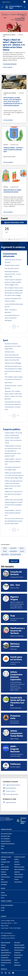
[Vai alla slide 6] (18, 239)
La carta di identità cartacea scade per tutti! (14, 305)
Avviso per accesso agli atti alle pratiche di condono (13, 300)
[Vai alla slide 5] (16, 239)
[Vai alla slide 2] (11, 239)
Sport (5, 340)
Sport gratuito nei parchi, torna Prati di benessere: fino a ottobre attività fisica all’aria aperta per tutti (13, 370)
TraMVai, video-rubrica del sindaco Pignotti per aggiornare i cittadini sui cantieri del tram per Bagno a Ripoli (14, 503)
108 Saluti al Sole (9, 352)
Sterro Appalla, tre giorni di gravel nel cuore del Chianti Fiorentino (14, 378)
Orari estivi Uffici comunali (12, 268)
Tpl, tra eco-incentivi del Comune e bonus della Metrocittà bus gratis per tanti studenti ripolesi (14, 521)
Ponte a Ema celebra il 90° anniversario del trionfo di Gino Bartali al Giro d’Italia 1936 (13, 357)
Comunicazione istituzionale (10, 255)
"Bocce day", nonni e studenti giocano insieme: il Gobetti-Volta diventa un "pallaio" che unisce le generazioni (13, 395)
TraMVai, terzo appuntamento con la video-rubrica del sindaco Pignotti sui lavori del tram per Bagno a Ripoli (14, 484)
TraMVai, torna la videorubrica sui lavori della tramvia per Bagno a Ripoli (13, 494)
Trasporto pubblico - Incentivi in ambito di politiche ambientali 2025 (13, 461)
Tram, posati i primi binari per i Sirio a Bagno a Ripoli (13, 468)
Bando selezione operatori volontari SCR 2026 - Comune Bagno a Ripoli (13, 274)
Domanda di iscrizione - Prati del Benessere (13, 387)
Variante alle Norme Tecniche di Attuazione (13, 261)
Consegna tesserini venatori (12, 265)
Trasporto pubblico (11, 429)
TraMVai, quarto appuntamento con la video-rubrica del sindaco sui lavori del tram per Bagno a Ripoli (14, 475)
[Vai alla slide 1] (9, 239)
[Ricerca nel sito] (25, 7)
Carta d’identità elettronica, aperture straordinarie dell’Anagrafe (12, 317)
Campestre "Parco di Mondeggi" (13, 363)
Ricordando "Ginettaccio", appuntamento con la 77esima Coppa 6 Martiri (13, 346)
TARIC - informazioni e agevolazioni (11, 311)
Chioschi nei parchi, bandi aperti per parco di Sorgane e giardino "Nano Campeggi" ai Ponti (13, 282)
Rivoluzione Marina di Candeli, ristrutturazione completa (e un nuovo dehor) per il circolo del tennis (13, 405)
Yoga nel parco (8, 382)
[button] (6, 2)
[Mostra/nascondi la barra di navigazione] (2, 7)
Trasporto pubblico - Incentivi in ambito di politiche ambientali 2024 (13, 512)
